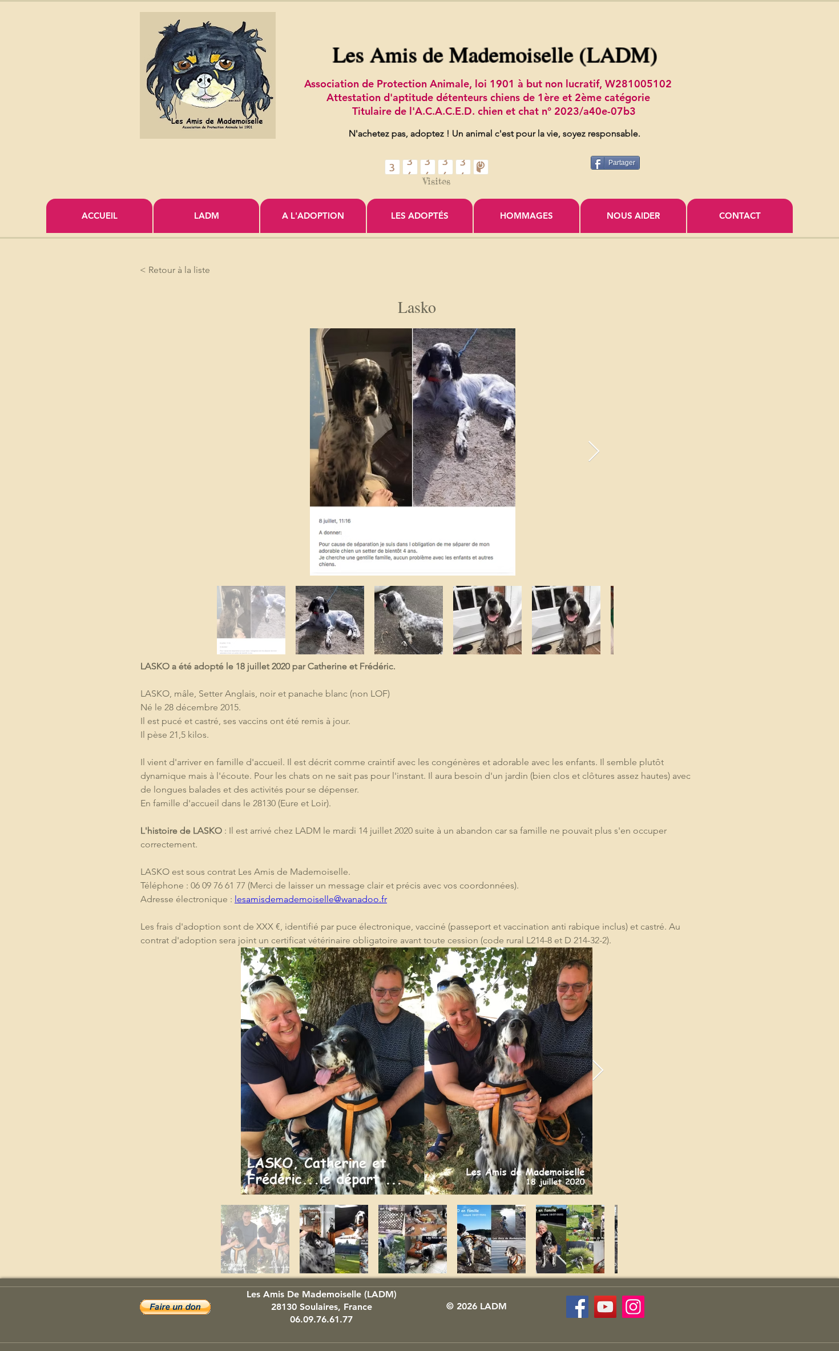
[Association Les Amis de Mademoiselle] (605, 1307)
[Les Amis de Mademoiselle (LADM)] (577, 1307)
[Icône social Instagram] (633, 1307)
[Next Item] (593, 452)
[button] (175, 1307)
